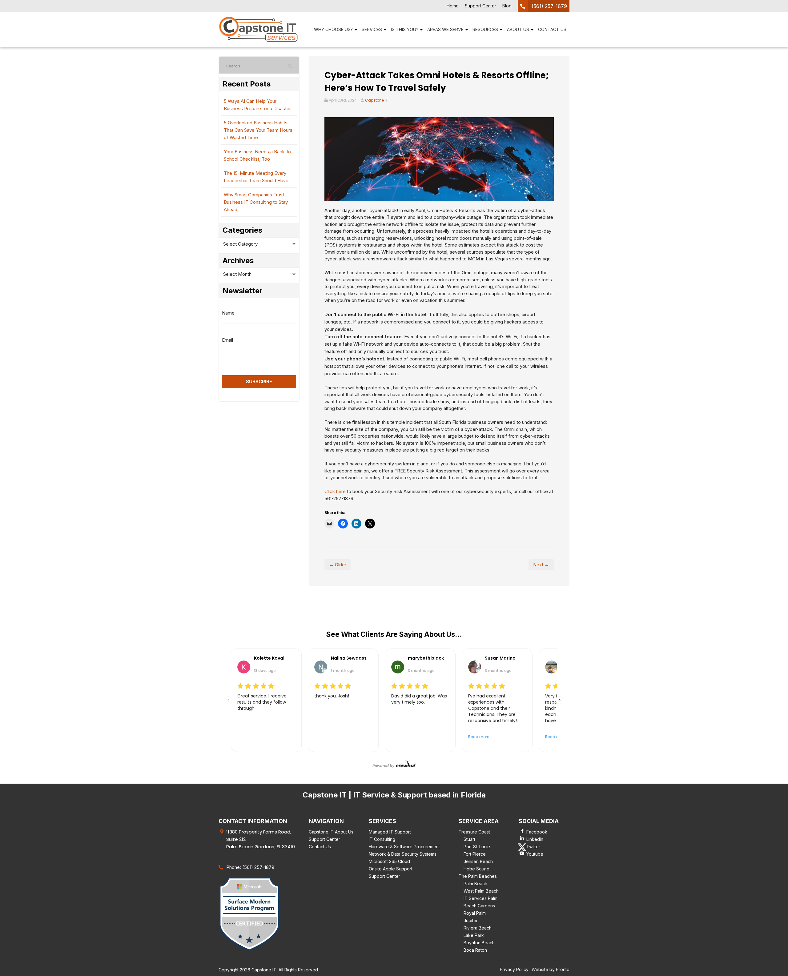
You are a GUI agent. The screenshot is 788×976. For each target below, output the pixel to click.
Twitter (533, 846)
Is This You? (405, 29)
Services (372, 29)
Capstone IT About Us (331, 831)
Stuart (469, 839)
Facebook (536, 831)
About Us (518, 29)
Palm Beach (475, 883)
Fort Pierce (475, 854)
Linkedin (534, 839)
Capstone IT (376, 100)
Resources (485, 29)
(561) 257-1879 (549, 6)
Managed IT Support (390, 831)
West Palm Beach (481, 891)
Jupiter (471, 920)
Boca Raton (475, 950)
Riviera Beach (478, 927)
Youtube (534, 854)
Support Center (480, 5)
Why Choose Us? (334, 29)
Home (453, 5)
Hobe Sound (476, 868)
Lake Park (474, 935)
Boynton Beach (479, 942)
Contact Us (552, 29)
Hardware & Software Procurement (404, 846)
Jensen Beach (478, 861)
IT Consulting (382, 839)
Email (227, 340)
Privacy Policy (514, 969)
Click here (335, 491)
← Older (337, 565)
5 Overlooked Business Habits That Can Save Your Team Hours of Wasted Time (258, 130)
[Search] (290, 66)
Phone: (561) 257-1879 (250, 867)
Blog (507, 5)
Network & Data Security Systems (402, 854)
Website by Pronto (550, 969)
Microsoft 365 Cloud (389, 861)
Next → (541, 565)
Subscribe (259, 381)
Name (228, 313)
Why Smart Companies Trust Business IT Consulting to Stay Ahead (256, 202)
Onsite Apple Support (390, 868)
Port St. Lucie (477, 846)
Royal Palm (475, 913)
